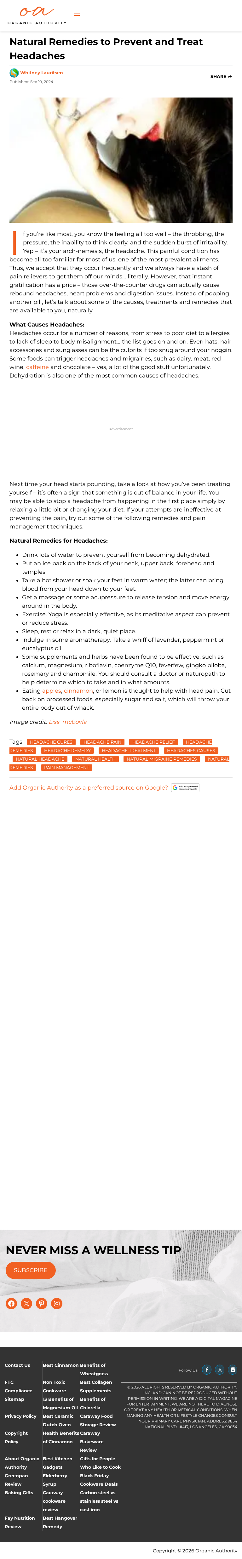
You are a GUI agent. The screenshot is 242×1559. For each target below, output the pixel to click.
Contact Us (17, 1365)
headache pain (102, 742)
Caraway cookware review (54, 1501)
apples (51, 690)
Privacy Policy (20, 1416)
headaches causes (191, 750)
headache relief (153, 742)
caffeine (37, 367)
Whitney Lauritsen (41, 72)
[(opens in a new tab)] (206, 1370)
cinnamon (78, 690)
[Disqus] (121, 882)
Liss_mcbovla (67, 721)
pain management (66, 767)
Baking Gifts (19, 1492)
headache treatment (129, 750)
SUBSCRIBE (31, 1270)
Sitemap (14, 1399)
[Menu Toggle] (77, 15)
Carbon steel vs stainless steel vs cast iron (99, 1501)
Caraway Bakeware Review (92, 1441)
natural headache (40, 759)
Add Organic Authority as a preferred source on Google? (88, 787)
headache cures (51, 742)
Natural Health (95, 759)
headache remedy (67, 750)
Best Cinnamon (61, 1365)
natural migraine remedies (162, 759)
